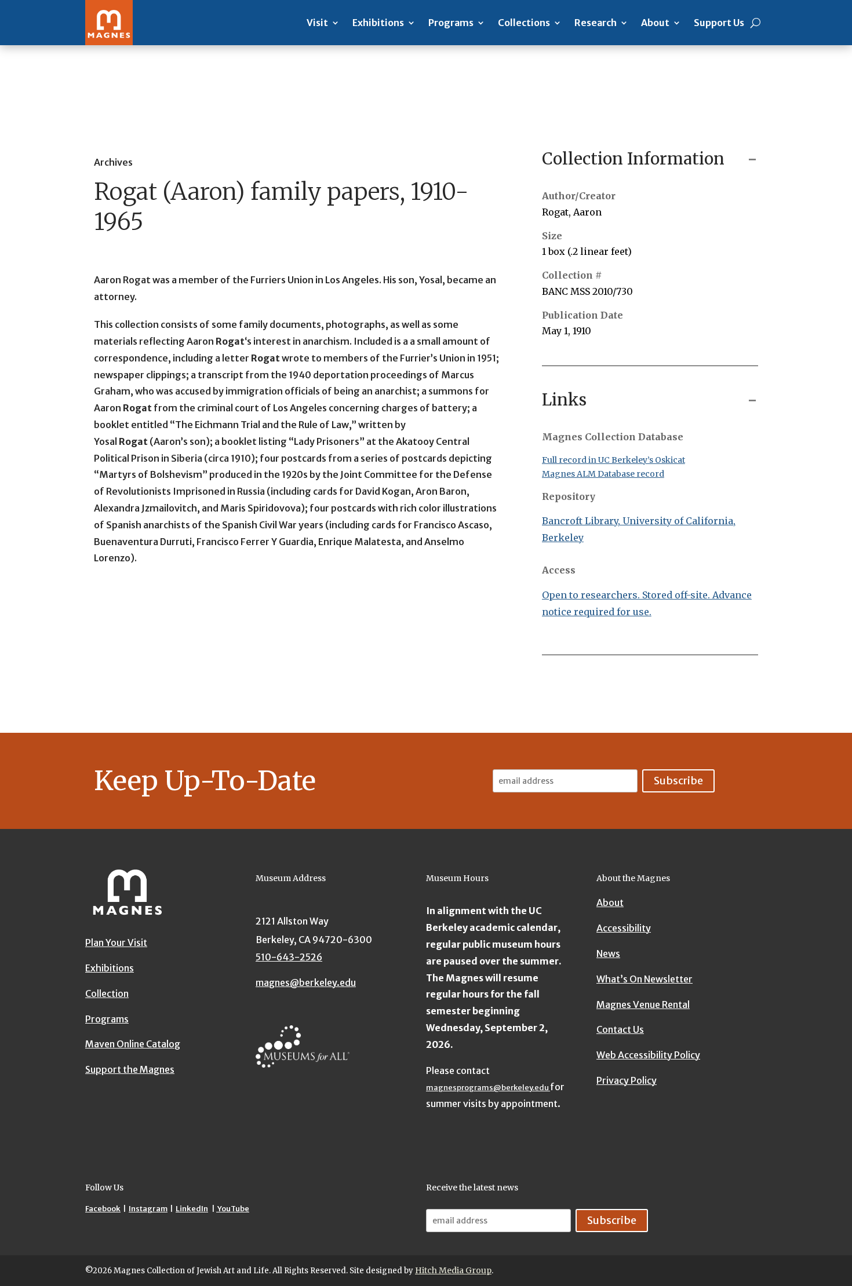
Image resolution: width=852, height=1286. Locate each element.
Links (564, 399)
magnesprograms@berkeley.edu (488, 1088)
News (608, 953)
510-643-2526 (289, 957)
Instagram (148, 1209)
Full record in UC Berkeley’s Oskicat (613, 460)
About (655, 22)
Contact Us (620, 1029)
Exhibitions (378, 22)
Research (595, 22)
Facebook (103, 1209)
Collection (107, 993)
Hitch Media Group (453, 1270)
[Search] (755, 22)
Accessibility (623, 927)
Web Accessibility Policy (648, 1054)
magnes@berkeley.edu (306, 982)
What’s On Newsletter (644, 978)
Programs (451, 22)
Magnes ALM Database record (603, 474)
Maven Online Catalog (132, 1044)
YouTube (232, 1209)
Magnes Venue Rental (643, 1004)
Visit (317, 22)
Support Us (719, 22)
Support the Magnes (129, 1069)
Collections (524, 22)
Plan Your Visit (116, 942)
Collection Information (633, 158)
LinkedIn (192, 1209)
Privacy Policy (626, 1080)
